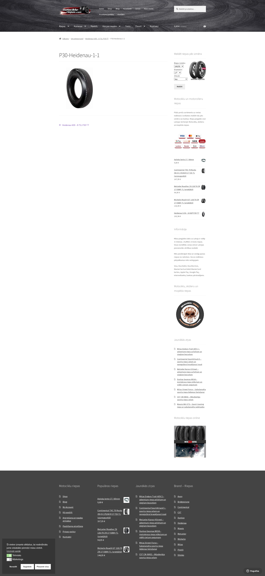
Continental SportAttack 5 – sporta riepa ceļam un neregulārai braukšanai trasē (189, 362)
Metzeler (182, 533)
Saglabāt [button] (27, 567)
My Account (68, 507)
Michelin (182, 539)
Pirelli (180, 549)
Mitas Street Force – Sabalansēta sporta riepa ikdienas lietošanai (191, 390)
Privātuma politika (106, 14)
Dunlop (181, 517)
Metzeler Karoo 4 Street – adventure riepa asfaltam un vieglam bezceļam (189, 372)
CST (179, 512)
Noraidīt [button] (13, 567)
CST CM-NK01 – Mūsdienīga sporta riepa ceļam (188, 398)
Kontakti (121, 14)
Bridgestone (183, 501)
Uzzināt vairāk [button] (14, 551)
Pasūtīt (94, 26)
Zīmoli (138, 26)
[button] (9, 555)
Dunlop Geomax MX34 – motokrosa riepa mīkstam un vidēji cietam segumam (189, 382)
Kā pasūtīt (127, 8)
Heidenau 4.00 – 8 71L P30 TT (96, 38)
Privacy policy (69, 531)
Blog (118, 8)
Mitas (180, 544)
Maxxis (181, 528)
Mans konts (148, 8)
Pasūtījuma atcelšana (73, 526)
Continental (183, 507)
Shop (110, 8)
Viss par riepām (109, 26)
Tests (127, 26)
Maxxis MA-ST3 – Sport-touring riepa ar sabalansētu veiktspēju (190, 405)
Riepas (62, 26)
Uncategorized (77, 38)
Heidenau (182, 523)
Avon (180, 496)
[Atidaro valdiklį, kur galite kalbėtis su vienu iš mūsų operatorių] (252, 571)
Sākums (65, 38)
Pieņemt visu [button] (43, 567)
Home (101, 8)
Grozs (137, 8)
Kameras (78, 26)
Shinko (181, 555)
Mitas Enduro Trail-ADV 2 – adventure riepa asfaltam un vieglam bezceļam (189, 352)
